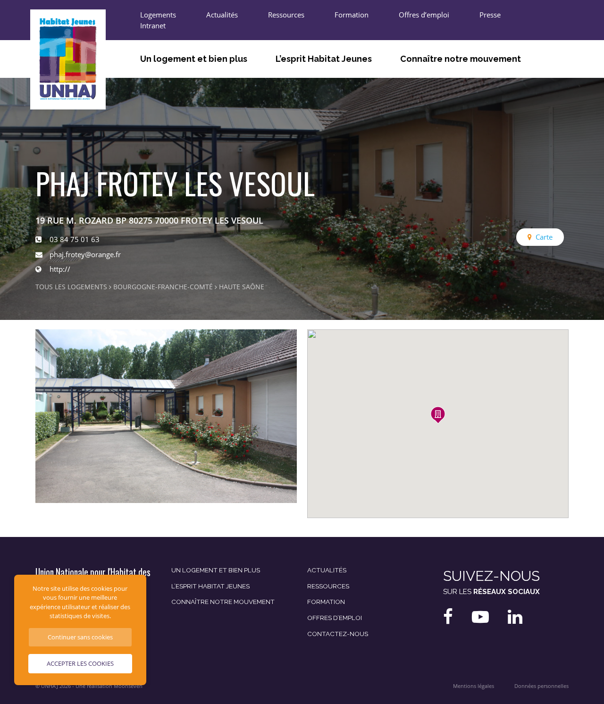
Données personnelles (541, 686)
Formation (352, 14)
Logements (158, 14)
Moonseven (128, 686)
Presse (490, 14)
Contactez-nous (337, 633)
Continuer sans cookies (80, 637)
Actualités (222, 14)
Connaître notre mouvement (460, 59)
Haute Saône (241, 287)
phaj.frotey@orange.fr (85, 254)
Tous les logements (71, 287)
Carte (544, 237)
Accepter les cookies (80, 663)
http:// (60, 269)
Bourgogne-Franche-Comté (163, 287)
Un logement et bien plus (193, 59)
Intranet (153, 25)
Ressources (286, 14)
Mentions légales (473, 686)
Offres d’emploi (424, 14)
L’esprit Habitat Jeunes (324, 59)
